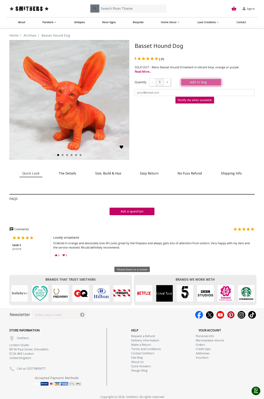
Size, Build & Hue (108, 173)
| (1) (161, 59)
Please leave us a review (132, 269)
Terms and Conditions (146, 349)
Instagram (241, 315)
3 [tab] (67, 155)
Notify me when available (195, 100)
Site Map (137, 358)
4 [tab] (71, 155)
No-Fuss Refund (189, 173)
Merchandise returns (210, 340)
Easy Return (149, 173)
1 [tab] (58, 155)
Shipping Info (231, 173)
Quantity (140, 82)
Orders (200, 345)
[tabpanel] (69, 100)
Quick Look (31, 173)
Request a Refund (143, 336)
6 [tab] (80, 155)
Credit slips (203, 349)
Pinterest (231, 315)
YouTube (220, 315)
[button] (57, 255)
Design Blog (139, 370)
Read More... (143, 72)
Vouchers (202, 358)
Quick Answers (141, 366)
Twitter (210, 315)
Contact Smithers (142, 353)
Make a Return (141, 345)
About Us (137, 362)
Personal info (205, 336)
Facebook (199, 315)
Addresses (203, 353)
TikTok (252, 315)
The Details (67, 173)
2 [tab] (62, 155)
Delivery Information (145, 340)
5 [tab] (76, 155)
